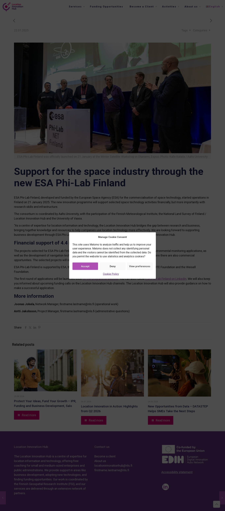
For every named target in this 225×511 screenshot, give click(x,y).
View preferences (139, 266)
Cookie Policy (111, 274)
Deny (112, 266)
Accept (85, 266)
